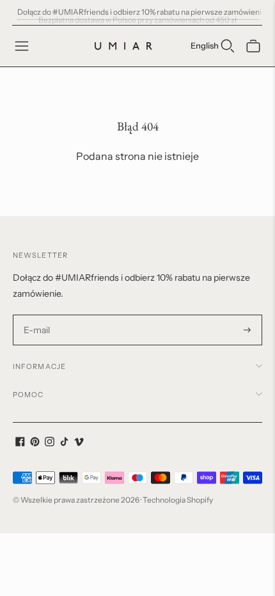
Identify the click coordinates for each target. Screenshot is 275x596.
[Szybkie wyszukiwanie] (228, 46)
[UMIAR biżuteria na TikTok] (64, 443)
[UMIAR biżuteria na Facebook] (20, 443)
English (205, 45)
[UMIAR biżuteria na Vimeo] (79, 443)
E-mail (37, 315)
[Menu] (22, 46)
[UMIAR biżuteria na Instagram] (49, 443)
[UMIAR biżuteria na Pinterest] (35, 443)
